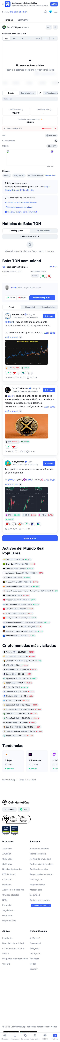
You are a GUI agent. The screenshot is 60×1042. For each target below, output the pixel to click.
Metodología (36, 889)
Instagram (35, 953)
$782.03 (19, 683)
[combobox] (30, 99)
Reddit (33, 964)
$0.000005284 (23, 709)
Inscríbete (7, 938)
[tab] (40, 93)
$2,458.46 (21, 669)
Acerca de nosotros (39, 848)
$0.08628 (22, 705)
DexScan (6, 884)
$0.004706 (22, 718)
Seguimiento (8, 910)
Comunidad (35, 943)
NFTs (4, 900)
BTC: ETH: (18, 12)
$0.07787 (21, 722)
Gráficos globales (10, 895)
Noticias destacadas (12, 869)
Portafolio (6, 905)
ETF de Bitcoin (9, 874)
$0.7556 (17, 700)
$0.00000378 (21, 714)
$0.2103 (20, 692)
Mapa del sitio (9, 920)
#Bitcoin (9, 321)
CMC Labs (7, 859)
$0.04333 (20, 652)
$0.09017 (17, 687)
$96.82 (18, 674)
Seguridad (35, 895)
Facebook (34, 958)
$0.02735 (19, 736)
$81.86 (21, 678)
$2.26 (24, 731)
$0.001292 (23, 727)
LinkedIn (34, 969)
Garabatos (7, 915)
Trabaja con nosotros (40, 900)
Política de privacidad (40, 859)
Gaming (6, 175)
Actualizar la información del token (22, 202)
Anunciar (6, 853)
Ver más (53, 267)
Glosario (6, 964)
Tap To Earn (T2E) (35, 175)
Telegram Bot (18, 175)
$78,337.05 (20, 656)
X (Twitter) (35, 938)
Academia (7, 848)
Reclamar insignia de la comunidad (22, 212)
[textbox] (33, 289)
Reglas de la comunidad (41, 874)
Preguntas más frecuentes (15, 958)
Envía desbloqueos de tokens (19, 207)
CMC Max (7, 864)
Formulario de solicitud (13, 943)
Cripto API (7, 879)
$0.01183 (23, 661)
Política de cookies (39, 869)
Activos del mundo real (13, 889)
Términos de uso (38, 853)
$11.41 (19, 696)
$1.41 (17, 665)
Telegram (34, 948)
